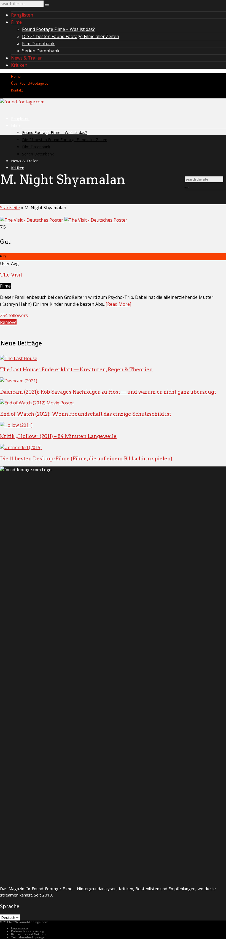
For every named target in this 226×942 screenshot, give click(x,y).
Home (16, 76)
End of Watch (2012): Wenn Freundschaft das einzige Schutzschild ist (85, 414)
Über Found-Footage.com (31, 83)
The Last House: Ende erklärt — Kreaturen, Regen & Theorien (76, 369)
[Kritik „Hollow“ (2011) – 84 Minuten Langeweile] (16, 425)
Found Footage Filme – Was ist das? (58, 29)
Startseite (10, 208)
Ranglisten (22, 15)
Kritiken (19, 65)
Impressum (19, 928)
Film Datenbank (38, 44)
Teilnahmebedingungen (29, 937)
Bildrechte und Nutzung (28, 934)
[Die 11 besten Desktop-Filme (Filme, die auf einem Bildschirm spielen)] (21, 447)
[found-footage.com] (22, 102)
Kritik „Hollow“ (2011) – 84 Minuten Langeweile (58, 436)
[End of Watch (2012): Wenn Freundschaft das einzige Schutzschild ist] (37, 403)
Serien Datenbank (41, 51)
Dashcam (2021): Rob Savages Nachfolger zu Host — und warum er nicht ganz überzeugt (108, 392)
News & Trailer (26, 58)
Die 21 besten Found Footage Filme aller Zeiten (70, 36)
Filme (16, 22)
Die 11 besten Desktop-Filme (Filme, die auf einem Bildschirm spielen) (86, 458)
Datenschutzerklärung (27, 931)
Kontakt (17, 90)
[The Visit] (63, 220)
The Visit (11, 275)
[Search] (47, 5)
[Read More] (118, 304)
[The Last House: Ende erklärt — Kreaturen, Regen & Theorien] (18, 358)
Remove (8, 322)
